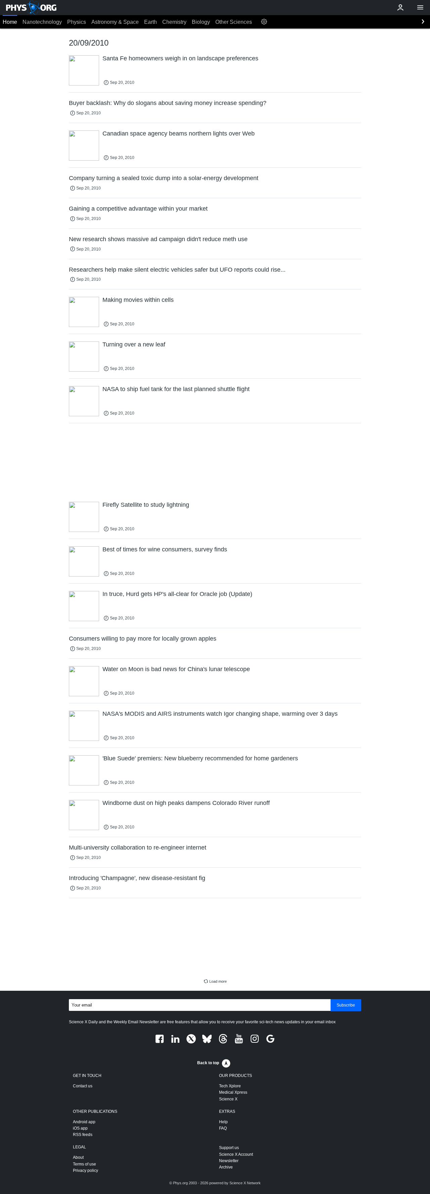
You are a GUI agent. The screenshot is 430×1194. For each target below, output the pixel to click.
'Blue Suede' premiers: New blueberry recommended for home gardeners (200, 758)
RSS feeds (82, 1134)
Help (223, 1122)
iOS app (80, 1128)
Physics (76, 22)
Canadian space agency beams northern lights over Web (178, 133)
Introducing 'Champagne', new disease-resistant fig (137, 878)
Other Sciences (233, 22)
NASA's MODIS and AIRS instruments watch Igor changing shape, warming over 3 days (220, 713)
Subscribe (346, 1005)
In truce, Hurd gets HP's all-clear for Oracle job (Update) (177, 594)
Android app (84, 1122)
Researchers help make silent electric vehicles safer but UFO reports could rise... (177, 269)
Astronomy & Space (115, 22)
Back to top (208, 1063)
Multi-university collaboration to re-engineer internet (137, 847)
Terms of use (84, 1164)
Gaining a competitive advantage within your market (138, 208)
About (78, 1157)
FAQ (223, 1128)
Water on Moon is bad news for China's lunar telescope (176, 669)
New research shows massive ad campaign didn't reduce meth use (158, 239)
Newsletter (229, 1160)
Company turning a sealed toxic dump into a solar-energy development (163, 178)
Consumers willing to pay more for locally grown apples (142, 638)
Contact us (82, 1086)
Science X (228, 1099)
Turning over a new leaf (133, 344)
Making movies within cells (138, 299)
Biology (201, 22)
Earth (150, 22)
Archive (226, 1167)
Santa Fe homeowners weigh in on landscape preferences (180, 58)
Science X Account (236, 1154)
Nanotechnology (42, 22)
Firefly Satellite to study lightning (145, 504)
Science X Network (245, 1183)
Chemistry (174, 22)
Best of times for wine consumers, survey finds (164, 549)
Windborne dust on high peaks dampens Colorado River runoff (186, 803)
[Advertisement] (215, 461)
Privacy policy (85, 1170)
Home (10, 22)
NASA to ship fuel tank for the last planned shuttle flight (176, 389)
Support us (229, 1147)
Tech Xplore (230, 1086)
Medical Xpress (233, 1092)
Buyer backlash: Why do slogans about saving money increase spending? (167, 103)
